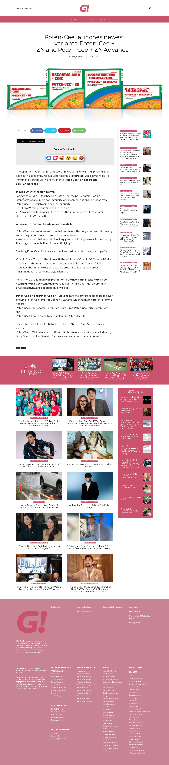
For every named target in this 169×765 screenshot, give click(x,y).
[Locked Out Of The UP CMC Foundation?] (147, 489)
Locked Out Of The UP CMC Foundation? (130, 486)
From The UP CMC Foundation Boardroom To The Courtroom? (130, 476)
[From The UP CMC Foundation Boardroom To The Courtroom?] (147, 477)
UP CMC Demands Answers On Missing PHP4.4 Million (129, 436)
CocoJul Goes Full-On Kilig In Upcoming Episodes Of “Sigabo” (129, 224)
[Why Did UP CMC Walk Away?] (147, 500)
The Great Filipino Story (128, 247)
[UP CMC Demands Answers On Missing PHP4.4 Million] (147, 437)
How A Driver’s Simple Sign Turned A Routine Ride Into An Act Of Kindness (129, 197)
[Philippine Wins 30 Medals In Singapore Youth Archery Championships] (141, 364)
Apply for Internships (85, 611)
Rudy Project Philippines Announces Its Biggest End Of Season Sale (131, 399)
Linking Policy (134, 623)
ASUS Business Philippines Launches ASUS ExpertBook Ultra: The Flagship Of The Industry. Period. (130, 424)
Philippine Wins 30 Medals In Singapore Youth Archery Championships (142, 376)
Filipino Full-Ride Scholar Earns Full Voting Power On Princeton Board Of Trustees (130, 253)
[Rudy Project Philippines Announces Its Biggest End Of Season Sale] (147, 400)
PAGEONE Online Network (128, 131)
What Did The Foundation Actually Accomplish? (129, 511)
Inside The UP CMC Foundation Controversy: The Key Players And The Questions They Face (129, 464)
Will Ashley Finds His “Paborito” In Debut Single (128, 211)
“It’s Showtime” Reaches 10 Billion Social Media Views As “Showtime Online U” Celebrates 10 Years (130, 137)
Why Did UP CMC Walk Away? (130, 498)
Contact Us (55, 607)
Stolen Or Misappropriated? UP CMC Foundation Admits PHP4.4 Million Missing (130, 450)
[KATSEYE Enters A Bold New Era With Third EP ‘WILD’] (147, 181)
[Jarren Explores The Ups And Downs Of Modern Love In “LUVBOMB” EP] (147, 168)
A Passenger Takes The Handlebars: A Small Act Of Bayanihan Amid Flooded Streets (130, 238)
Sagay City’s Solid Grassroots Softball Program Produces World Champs (89, 376)
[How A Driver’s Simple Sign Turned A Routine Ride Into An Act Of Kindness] (147, 194)
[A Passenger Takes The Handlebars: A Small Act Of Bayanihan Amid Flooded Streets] (147, 236)
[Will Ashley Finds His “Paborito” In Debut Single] (147, 209)
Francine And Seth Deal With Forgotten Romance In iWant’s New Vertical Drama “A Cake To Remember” (130, 154)
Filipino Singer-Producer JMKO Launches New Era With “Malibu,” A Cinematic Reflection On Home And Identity (130, 269)
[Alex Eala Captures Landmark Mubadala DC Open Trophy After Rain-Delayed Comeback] (115, 364)
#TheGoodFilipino (126, 191)
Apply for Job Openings (85, 607)
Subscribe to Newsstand (112, 607)
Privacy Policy (134, 611)
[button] (150, 8)
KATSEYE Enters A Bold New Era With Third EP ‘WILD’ (130, 183)
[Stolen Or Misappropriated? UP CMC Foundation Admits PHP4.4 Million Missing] (147, 449)
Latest (18, 348)
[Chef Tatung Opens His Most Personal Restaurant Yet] (147, 412)
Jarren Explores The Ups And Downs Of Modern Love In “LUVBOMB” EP (130, 169)
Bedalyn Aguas (76, 57)
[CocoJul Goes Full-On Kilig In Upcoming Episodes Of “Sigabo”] (147, 223)
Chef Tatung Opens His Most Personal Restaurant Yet (130, 411)
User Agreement (135, 607)
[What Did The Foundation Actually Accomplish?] (147, 512)
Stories (23, 348)
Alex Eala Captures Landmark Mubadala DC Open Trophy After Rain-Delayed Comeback (115, 376)
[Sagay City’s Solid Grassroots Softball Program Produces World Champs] (89, 364)
